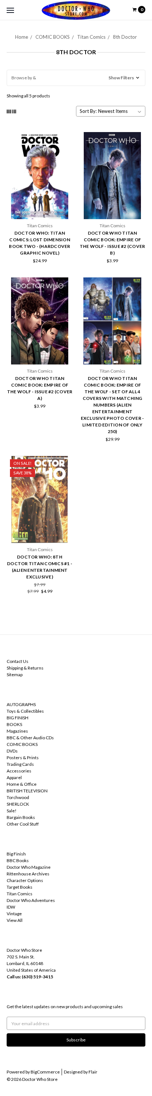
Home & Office (22, 784)
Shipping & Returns (25, 668)
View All (15, 920)
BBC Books (18, 860)
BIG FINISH (17, 717)
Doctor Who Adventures (31, 900)
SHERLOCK (18, 804)
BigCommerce (45, 1072)
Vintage (14, 913)
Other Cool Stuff (23, 824)
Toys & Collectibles (25, 711)
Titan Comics (91, 37)
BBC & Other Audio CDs (30, 737)
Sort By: (88, 111)
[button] (76, 78)
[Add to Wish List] (65, 150)
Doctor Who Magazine (29, 867)
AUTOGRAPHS (21, 704)
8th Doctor (125, 37)
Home (21, 37)
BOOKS (14, 724)
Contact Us (17, 661)
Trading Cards (20, 764)
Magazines (17, 731)
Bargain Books (21, 817)
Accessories (19, 771)
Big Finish (16, 854)
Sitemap (15, 674)
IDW (11, 907)
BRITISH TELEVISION (27, 791)
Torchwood (18, 797)
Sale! (12, 810)
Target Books (19, 887)
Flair (93, 1072)
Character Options (25, 880)
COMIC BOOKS (52, 37)
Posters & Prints (23, 757)
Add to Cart (40, 206)
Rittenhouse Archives (28, 874)
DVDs (12, 751)
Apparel (14, 777)
